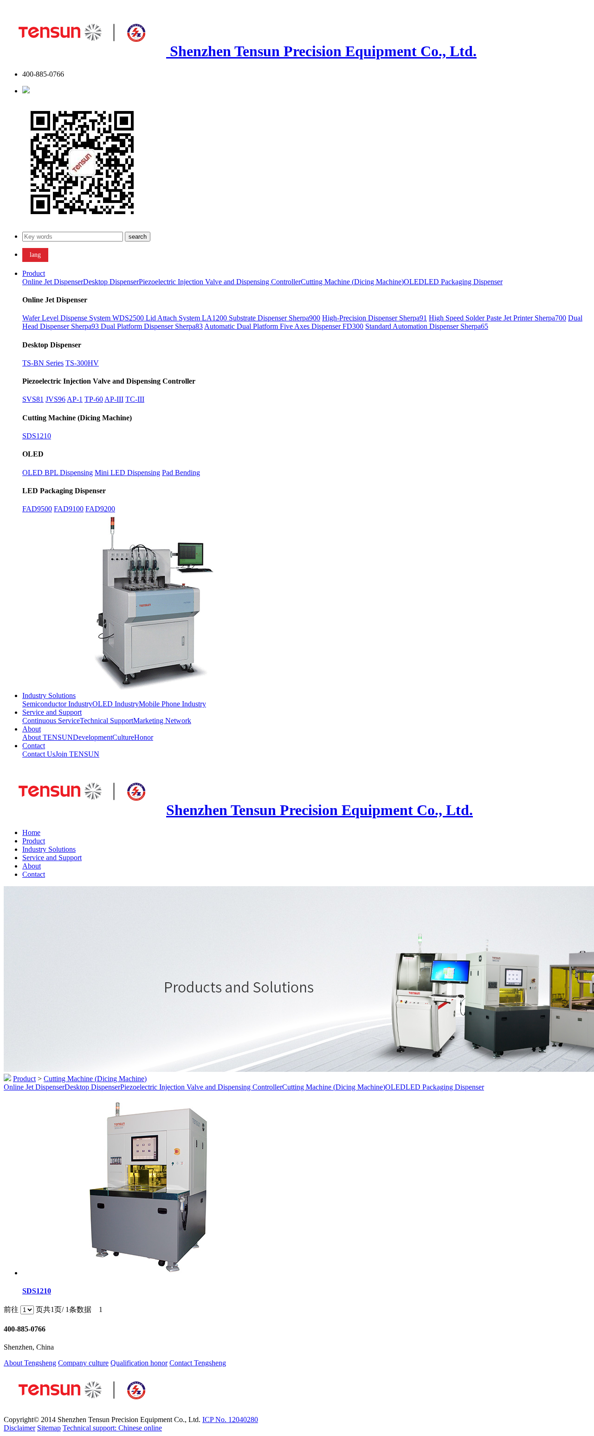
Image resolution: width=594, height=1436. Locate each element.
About (31, 729)
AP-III (113, 399)
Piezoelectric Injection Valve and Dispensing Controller (220, 282)
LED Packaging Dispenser (463, 282)
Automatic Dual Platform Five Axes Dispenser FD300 (283, 326)
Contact (33, 746)
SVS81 (33, 399)
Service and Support (52, 712)
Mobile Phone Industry (172, 704)
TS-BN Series (43, 363)
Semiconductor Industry (57, 704)
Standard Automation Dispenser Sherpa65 (426, 326)
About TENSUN (47, 737)
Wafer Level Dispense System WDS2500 (84, 318)
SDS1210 (36, 436)
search (138, 236)
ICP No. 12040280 (230, 1419)
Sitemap (49, 1428)
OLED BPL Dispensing (57, 472)
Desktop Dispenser (111, 282)
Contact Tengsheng (197, 1363)
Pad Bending (181, 472)
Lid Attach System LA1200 (187, 318)
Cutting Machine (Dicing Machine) (352, 282)
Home (31, 832)
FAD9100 (69, 509)
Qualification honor (139, 1363)
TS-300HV (82, 363)
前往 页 (23, 1309)
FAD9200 (100, 509)
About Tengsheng (30, 1363)
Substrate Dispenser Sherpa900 (274, 318)
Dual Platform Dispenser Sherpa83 (152, 326)
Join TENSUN (77, 754)
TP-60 (93, 399)
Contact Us (38, 754)
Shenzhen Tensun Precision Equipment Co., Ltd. (321, 51)
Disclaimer (19, 1428)
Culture (123, 737)
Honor (143, 737)
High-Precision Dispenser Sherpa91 (374, 318)
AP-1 (75, 399)
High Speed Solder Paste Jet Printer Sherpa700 (497, 318)
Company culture (83, 1363)
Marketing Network (162, 721)
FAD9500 (37, 509)
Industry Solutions (49, 695)
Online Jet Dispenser (52, 282)
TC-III (134, 399)
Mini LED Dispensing (127, 472)
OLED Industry (115, 704)
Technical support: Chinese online (112, 1428)
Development (92, 737)
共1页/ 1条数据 (71, 1309)
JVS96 (55, 399)
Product (33, 273)
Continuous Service (51, 721)
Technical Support (106, 721)
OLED (414, 282)
